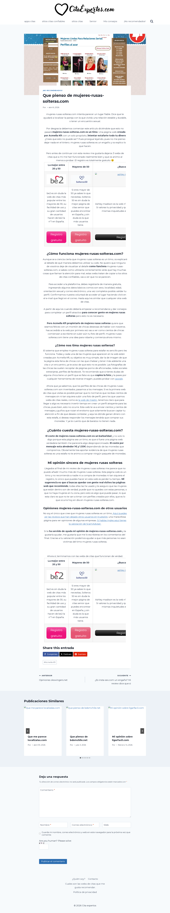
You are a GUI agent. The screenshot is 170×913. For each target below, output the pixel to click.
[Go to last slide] (28, 731)
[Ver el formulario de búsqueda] (151, 21)
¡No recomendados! (135, 21)
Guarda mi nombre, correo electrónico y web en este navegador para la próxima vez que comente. (86, 833)
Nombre (45, 825)
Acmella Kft (50, 662)
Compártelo (52, 654)
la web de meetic (87, 400)
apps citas (29, 21)
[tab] (80, 757)
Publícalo (67, 654)
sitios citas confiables (53, 21)
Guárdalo (82, 654)
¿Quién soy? (78, 879)
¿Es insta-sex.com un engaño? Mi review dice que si (113, 679)
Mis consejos (110, 21)
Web (106, 825)
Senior (93, 21)
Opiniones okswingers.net (53, 677)
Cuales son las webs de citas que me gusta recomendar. (85, 885)
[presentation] (43, 718)
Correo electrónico (83, 825)
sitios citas (77, 21)
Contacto (93, 879)
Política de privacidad (85, 892)
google (119, 378)
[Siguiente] (142, 731)
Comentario (47, 790)
